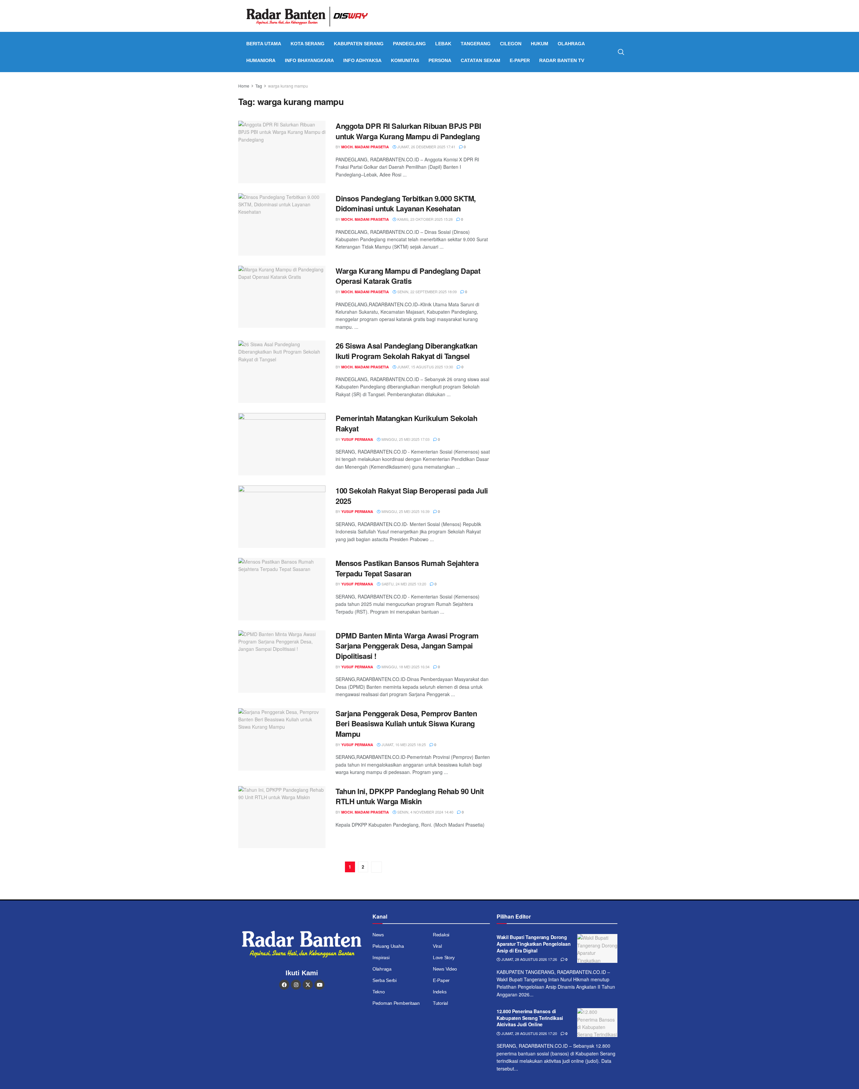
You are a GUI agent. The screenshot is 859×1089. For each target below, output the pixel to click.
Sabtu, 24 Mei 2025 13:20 (403, 583)
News (378, 934)
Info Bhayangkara (309, 60)
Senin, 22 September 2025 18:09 (426, 291)
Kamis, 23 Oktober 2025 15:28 (424, 219)
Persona (439, 60)
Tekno (378, 991)
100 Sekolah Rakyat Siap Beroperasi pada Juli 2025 (412, 495)
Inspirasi (380, 957)
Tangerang (476, 43)
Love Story (444, 957)
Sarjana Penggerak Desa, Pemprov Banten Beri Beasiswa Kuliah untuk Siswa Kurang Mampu (406, 723)
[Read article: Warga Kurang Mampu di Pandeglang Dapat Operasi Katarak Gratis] (281, 297)
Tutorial (440, 1003)
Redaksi (441, 934)
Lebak (443, 43)
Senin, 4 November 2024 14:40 (424, 812)
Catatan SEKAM (480, 60)
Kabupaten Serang (359, 43)
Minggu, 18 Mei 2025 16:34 (405, 666)
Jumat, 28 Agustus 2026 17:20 (528, 1033)
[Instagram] (296, 985)
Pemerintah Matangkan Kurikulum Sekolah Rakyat (406, 423)
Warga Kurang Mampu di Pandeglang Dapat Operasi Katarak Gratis (408, 276)
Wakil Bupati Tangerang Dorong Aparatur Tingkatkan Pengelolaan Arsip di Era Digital (533, 943)
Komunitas (405, 60)
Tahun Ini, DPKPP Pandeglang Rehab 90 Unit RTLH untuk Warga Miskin (410, 796)
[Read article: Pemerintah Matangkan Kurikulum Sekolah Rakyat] (281, 444)
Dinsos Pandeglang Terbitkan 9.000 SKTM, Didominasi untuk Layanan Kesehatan (406, 203)
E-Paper (520, 60)
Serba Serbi (384, 980)
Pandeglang (409, 43)
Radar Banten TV (561, 60)
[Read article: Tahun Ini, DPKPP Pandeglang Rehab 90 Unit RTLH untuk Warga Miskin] (281, 817)
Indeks (439, 991)
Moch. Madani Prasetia (365, 146)
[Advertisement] (563, 129)
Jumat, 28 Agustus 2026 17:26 (528, 959)
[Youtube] (319, 985)
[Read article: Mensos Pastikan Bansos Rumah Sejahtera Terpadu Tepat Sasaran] (281, 589)
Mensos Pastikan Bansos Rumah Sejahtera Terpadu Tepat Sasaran (407, 568)
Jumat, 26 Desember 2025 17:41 (425, 146)
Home (243, 86)
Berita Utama (263, 43)
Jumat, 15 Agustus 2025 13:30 (424, 366)
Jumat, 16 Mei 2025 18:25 (403, 744)
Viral (437, 946)
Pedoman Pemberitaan (396, 1003)
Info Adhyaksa (362, 60)
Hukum (539, 43)
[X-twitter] (308, 985)
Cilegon (510, 43)
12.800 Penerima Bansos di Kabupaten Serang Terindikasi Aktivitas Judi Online (530, 1018)
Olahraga (571, 43)
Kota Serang (307, 43)
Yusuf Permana (357, 439)
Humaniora (260, 60)
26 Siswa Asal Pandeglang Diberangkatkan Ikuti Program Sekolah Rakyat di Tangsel (406, 350)
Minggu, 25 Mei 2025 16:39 (405, 511)
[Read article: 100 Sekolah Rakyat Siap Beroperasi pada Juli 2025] (281, 516)
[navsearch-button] (621, 52)
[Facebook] (284, 985)
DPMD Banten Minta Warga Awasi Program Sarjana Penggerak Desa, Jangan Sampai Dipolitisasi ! (407, 646)
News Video (445, 969)
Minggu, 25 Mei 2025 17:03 (405, 439)
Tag (258, 86)
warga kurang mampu (288, 86)
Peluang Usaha (388, 946)
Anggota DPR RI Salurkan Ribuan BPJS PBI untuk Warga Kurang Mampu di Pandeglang (408, 131)
